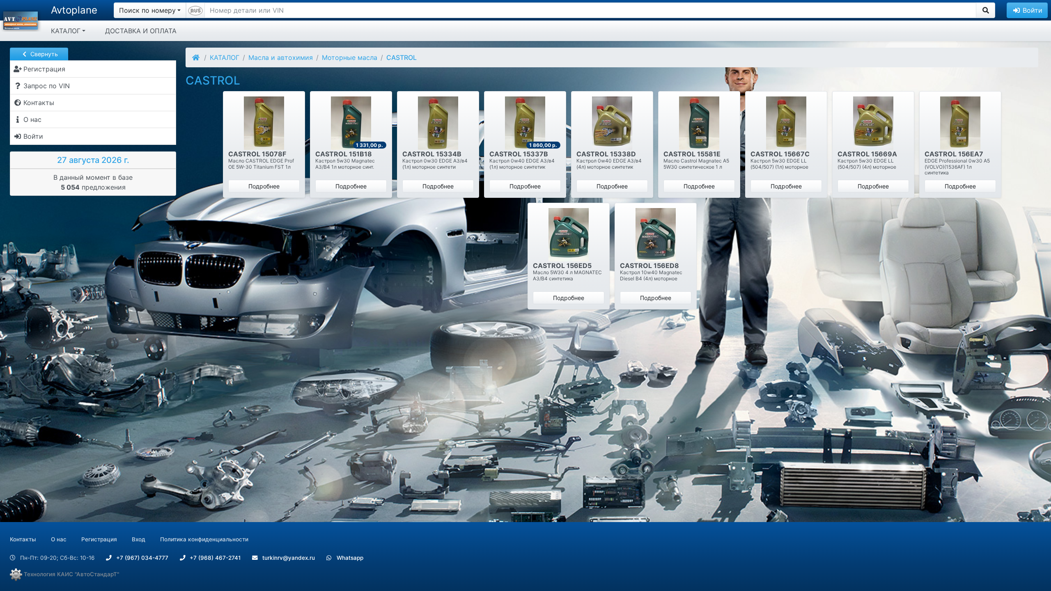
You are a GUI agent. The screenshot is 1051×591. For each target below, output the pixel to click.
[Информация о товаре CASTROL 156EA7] (960, 123)
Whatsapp (349, 557)
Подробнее (264, 186)
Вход (138, 539)
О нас (59, 539)
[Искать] (985, 10)
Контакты (23, 539)
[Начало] (196, 57)
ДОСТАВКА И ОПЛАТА (141, 31)
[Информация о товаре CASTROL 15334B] (438, 123)
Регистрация (99, 539)
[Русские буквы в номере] (195, 10)
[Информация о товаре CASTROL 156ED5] (568, 234)
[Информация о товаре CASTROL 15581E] (699, 123)
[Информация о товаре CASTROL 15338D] (612, 123)
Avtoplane (74, 10)
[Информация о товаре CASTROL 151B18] (351, 123)
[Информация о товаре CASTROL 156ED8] (655, 234)
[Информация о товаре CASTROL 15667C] (786, 123)
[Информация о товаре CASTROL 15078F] (264, 123)
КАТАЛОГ (65, 31)
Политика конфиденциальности (204, 539)
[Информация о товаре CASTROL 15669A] (873, 123)
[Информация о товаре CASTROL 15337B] (525, 123)
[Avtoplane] (20, 20)
